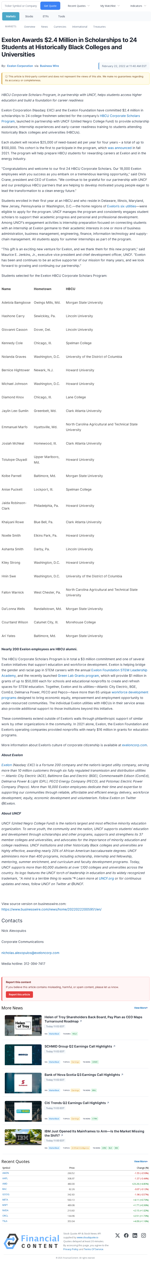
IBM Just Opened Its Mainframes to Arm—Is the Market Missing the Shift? (94, 1133)
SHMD (95, 1062)
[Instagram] (143, 1241)
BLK (110, 1148)
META (5, 1199)
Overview (29, 26)
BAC (4, 1189)
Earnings (75, 1062)
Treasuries (99, 26)
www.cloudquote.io (87, 1237)
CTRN (94, 1119)
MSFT (5, 1205)
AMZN (5, 1173)
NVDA (5, 1210)
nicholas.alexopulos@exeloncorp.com (30, 953)
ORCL (5, 1215)
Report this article (19, 994)
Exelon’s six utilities (121, 206)
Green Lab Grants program (78, 676)
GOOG (5, 1194)
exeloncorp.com (134, 745)
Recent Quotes (77, 6)
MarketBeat (54, 1034)
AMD (4, 1183)
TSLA (4, 1221)
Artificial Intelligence (80, 1148)
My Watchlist (108, 6)
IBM (116, 1148)
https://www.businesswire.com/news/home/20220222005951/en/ (51, 909)
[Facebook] (126, 1241)
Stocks (29, 16)
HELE (74, 1034)
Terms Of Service (93, 1249)
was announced (120, 148)
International (79, 26)
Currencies (60, 26)
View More (140, 1007)
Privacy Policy (70, 1249)
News (44, 26)
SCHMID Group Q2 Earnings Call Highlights (80, 1046)
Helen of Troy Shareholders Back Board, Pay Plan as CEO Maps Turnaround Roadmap (93, 1019)
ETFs (46, 16)
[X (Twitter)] (117, 1241)
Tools (61, 16)
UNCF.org (106, 878)
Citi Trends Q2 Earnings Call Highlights (77, 1103)
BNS (94, 1090)
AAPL (5, 1178)
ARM (104, 1148)
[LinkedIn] (135, 1241)
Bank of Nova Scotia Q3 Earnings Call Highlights (84, 1075)
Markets (11, 16)
